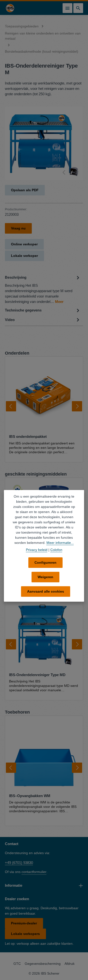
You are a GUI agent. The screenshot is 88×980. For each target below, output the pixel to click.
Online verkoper (24, 244)
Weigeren (45, 577)
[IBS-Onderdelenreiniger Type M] (44, 143)
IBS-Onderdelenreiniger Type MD (37, 675)
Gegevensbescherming (43, 964)
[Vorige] (64, 172)
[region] (44, 143)
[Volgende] (75, 172)
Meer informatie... (60, 543)
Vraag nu (18, 228)
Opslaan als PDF (25, 190)
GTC (17, 964)
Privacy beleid (36, 550)
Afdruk (70, 964)
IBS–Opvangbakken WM (29, 796)
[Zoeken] (78, 8)
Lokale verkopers (25, 934)
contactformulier (34, 872)
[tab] (43, 289)
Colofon (56, 550)
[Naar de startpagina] (10, 8)
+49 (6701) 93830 (19, 862)
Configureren (45, 562)
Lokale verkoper (24, 256)
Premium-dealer (24, 923)
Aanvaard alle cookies (45, 591)
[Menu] (67, 8)
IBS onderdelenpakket (28, 437)
